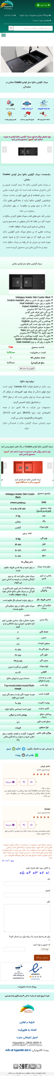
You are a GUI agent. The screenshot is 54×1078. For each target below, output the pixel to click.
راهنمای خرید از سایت (41, 20)
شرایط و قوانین (27, 1022)
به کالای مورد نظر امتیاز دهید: (38, 868)
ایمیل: (47, 890)
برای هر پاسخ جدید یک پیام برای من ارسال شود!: (29, 936)
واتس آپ (30, 755)
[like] (31, 782)
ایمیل (8, 749)
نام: (48, 879)
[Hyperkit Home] (6, 6)
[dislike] (24, 782)
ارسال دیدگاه (42, 958)
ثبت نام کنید (9, 15)
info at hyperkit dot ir (18, 1050)
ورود (12, 860)
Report (9, 782)
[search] (10, 28)
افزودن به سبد (28, 368)
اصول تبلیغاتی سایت (27, 1038)
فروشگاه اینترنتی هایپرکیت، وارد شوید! (34, 15)
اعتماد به (27, 1030)
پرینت (18, 755)
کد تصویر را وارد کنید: (41, 944)
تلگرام (18, 749)
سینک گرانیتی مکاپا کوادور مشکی (28, 151)
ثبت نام (5, 860)
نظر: (48, 901)
